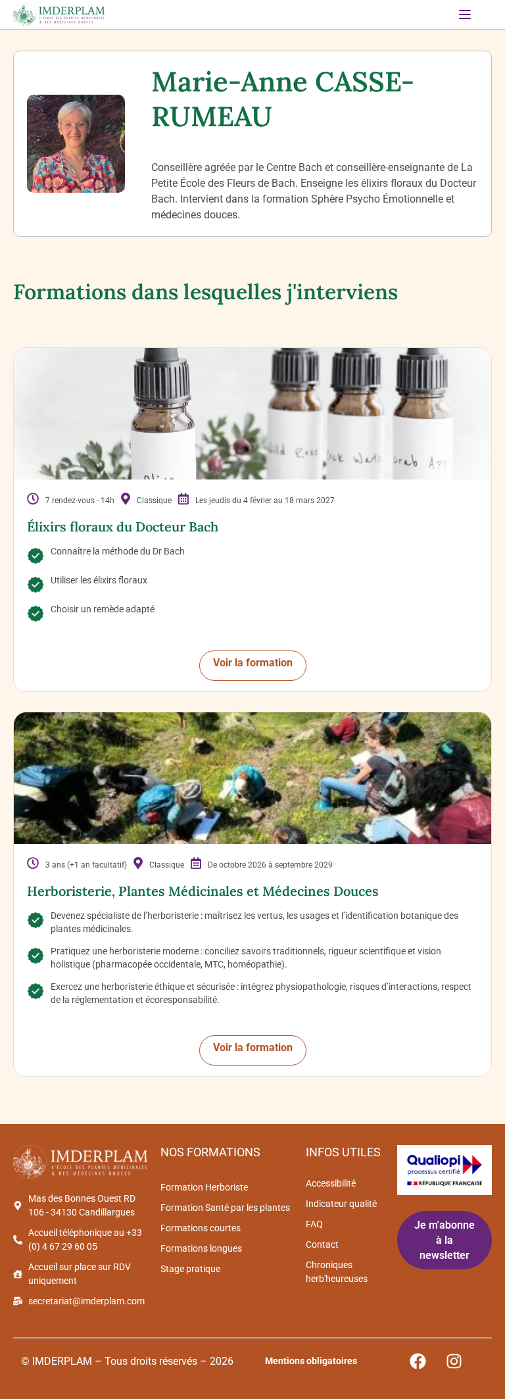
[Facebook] (418, 1361)
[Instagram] (454, 1361)
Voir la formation (253, 662)
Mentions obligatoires (311, 1361)
